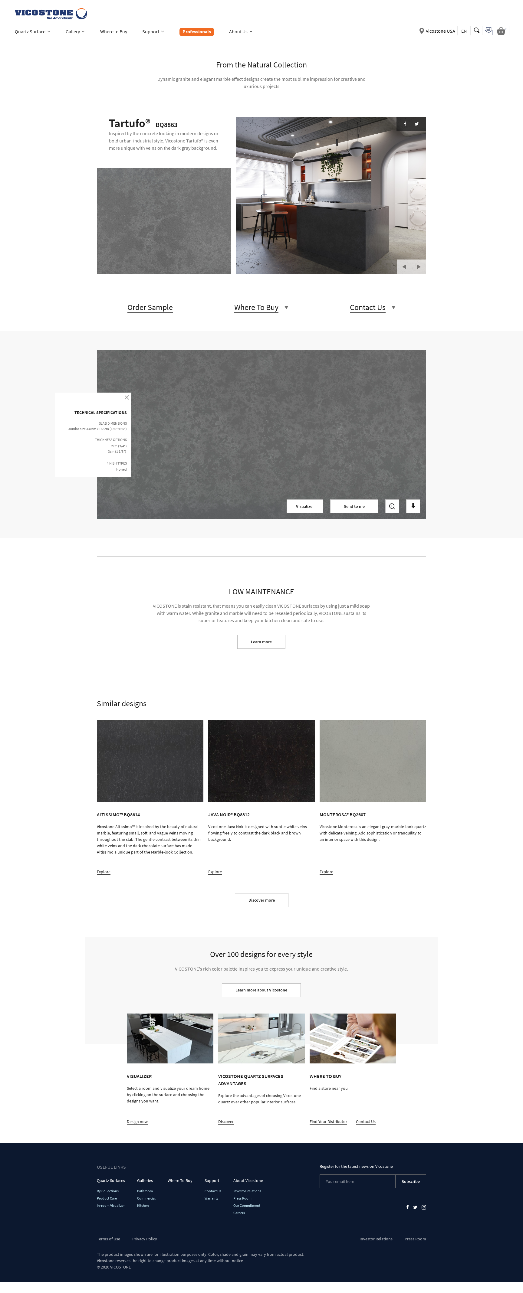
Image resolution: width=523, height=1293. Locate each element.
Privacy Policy (144, 1239)
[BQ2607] (373, 761)
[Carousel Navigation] (411, 264)
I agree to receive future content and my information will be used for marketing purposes (235, 547)
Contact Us (366, 1121)
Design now (137, 1121)
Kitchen (143, 1205)
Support (212, 1180)
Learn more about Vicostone (261, 990)
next (419, 267)
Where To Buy (180, 1180)
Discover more (261, 900)
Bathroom (145, 1191)
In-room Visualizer (111, 1205)
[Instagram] (424, 1206)
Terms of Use (108, 1239)
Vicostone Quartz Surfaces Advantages (250, 1079)
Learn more (261, 642)
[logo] (50, 13)
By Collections (108, 1191)
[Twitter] (417, 124)
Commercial (146, 1198)
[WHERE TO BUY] (353, 1038)
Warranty (212, 1198)
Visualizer (305, 506)
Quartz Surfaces (111, 1180)
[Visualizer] (170, 1038)
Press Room (242, 1198)
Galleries (145, 1180)
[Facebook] (405, 124)
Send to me (354, 506)
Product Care (107, 1198)
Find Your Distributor (328, 1121)
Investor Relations (247, 1191)
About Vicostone (248, 1180)
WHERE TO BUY (325, 1076)
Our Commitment (246, 1205)
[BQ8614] (150, 761)
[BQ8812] (261, 761)
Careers (239, 1212)
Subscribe (411, 1181)
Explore (103, 871)
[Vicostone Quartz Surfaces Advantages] (261, 1038)
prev (404, 267)
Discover (226, 1121)
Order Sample (150, 307)
